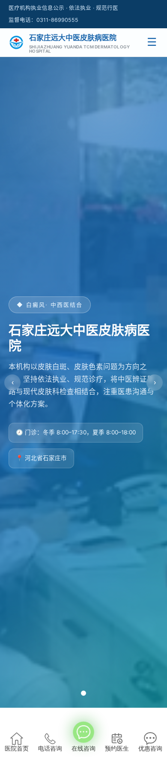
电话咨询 (50, 748)
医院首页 (17, 748)
